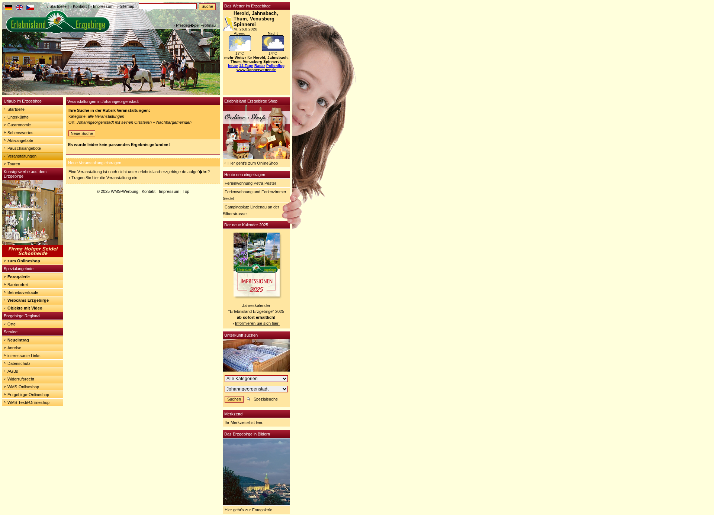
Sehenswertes (20, 132)
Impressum (103, 6)
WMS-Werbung (124, 191)
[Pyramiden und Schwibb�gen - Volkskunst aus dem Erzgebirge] (32, 255)
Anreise (14, 348)
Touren (13, 164)
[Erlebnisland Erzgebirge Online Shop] (256, 157)
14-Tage (246, 66)
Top (186, 191)
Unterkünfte (18, 117)
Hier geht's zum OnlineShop (253, 163)
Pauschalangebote (24, 148)
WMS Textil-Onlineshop (28, 402)
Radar (259, 66)
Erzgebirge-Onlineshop (28, 394)
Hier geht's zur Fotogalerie (248, 510)
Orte (11, 324)
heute (233, 66)
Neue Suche (82, 133)
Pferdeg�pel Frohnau (196, 25)
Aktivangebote (20, 140)
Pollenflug (275, 66)
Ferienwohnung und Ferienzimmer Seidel (254, 195)
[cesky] (30, 8)
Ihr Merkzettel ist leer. (244, 422)
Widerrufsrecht (20, 379)
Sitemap (127, 6)
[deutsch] (8, 8)
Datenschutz (18, 363)
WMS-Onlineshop (23, 387)
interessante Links (24, 355)
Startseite (58, 6)
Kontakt (80, 6)
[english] (19, 8)
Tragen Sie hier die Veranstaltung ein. (104, 177)
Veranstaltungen (21, 156)
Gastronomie (19, 125)
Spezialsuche (266, 399)
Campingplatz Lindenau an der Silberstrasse (251, 210)
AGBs (12, 371)
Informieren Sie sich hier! (257, 323)
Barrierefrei (17, 284)
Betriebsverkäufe (22, 292)
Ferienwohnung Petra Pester (250, 183)
